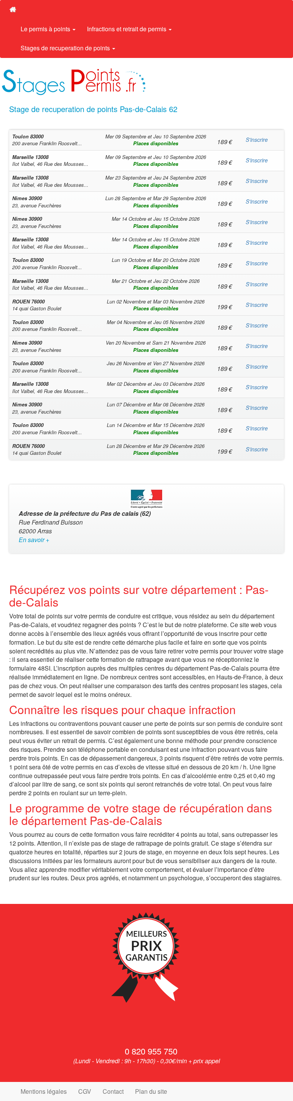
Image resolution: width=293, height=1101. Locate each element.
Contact (113, 1091)
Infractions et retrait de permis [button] (127, 28)
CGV (84, 1091)
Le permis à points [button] (46, 28)
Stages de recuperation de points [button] (66, 47)
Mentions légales (44, 1091)
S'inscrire (257, 139)
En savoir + (34, 539)
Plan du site (151, 1091)
